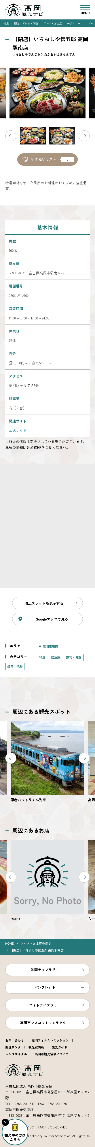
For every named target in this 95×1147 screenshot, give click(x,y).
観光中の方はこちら (15, 1137)
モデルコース (75, 23)
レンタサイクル (16, 1054)
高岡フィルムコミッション (50, 1040)
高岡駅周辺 (50, 646)
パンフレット (44, 987)
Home (9, 943)
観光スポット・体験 (26, 23)
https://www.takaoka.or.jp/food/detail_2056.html (47, 880)
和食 (42, 657)
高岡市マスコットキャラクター (45, 1022)
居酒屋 (55, 657)
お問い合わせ (14, 1040)
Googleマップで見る (52, 619)
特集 (6, 23)
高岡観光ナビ (24, 10)
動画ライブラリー (45, 969)
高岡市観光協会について (52, 1054)
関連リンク (13, 1047)
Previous (10, 135)
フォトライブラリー (45, 1005)
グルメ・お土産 (52, 23)
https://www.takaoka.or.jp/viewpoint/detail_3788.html (47, 762)
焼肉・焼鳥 (15, 666)
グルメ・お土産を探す (35, 943)
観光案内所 (36, 1047)
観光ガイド (59, 1047)
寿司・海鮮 (74, 657)
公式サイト (18, 430)
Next (84, 135)
